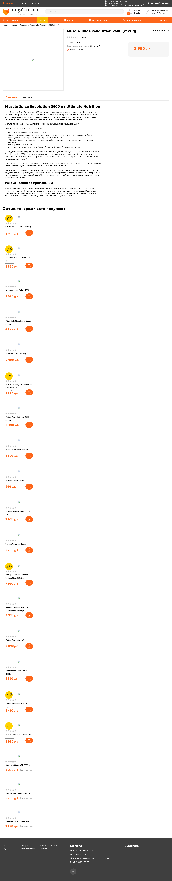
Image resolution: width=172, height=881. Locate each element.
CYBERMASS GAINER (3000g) (18, 227)
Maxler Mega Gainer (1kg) (16, 703)
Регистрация (164, 13)
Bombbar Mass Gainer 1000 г (18, 290)
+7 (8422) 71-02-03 (160, 3)
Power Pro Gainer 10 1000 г (17, 449)
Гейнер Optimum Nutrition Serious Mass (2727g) (16, 609)
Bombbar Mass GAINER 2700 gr (18, 259)
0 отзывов (82, 37)
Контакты (164, 20)
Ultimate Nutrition (160, 30)
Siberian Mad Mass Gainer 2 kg (18, 734)
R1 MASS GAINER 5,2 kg (15, 353)
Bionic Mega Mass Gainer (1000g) (16, 672)
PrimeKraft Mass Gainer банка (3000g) (18, 322)
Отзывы (27, 97)
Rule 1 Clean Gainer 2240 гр (17, 793)
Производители (98, 20)
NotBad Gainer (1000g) (15, 480)
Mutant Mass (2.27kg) (14, 640)
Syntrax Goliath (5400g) (15, 544)
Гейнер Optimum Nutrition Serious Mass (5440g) (16, 576)
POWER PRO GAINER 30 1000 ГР (18, 513)
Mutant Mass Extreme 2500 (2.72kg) (17, 418)
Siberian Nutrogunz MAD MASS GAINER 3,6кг (18, 386)
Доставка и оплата (132, 20)
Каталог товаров (12, 20)
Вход (153, 13)
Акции (42, 20)
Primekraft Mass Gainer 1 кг (17, 821)
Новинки (68, 20)
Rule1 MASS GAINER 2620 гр (18, 765)
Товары (24, 846)
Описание (11, 97)
